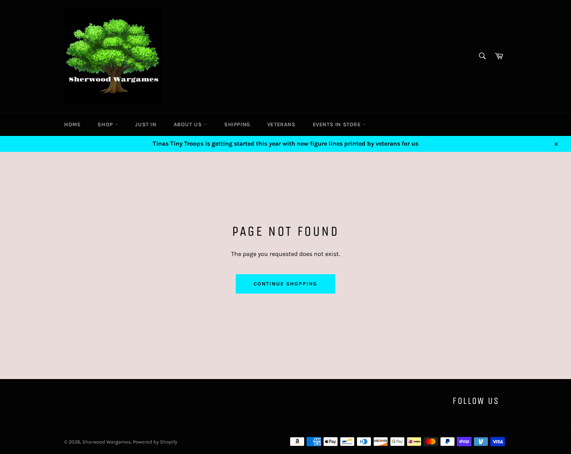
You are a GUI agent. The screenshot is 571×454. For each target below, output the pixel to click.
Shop (106, 124)
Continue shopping (285, 284)
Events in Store (338, 124)
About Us (189, 124)
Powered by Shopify (155, 442)
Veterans (281, 124)
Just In (145, 124)
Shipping (237, 124)
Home (72, 124)
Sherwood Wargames (106, 442)
